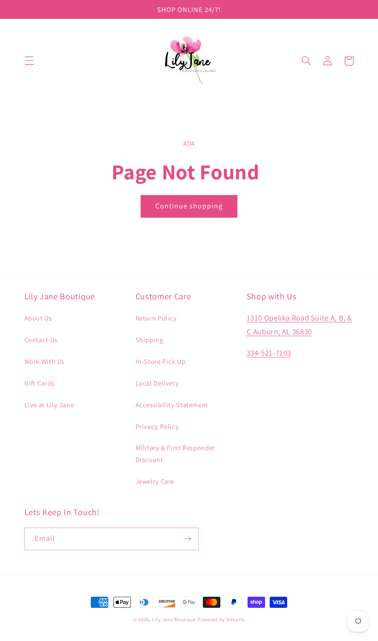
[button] (29, 60)
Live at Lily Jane (49, 404)
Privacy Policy (157, 426)
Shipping (149, 339)
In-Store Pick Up (161, 361)
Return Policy (156, 318)
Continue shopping (189, 206)
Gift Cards (39, 383)
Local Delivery (157, 383)
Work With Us (44, 361)
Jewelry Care (155, 481)
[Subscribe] (187, 539)
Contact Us (41, 339)
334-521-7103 (269, 353)
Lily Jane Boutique (174, 619)
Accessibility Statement (172, 404)
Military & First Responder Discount (175, 453)
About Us (38, 318)
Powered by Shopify (221, 619)
